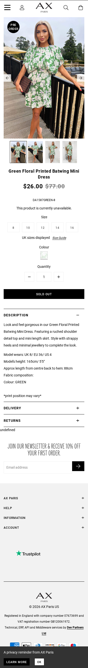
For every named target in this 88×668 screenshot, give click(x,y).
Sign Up (78, 466)
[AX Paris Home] (44, 8)
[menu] (7, 8)
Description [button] (16, 315)
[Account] (22, 7)
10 (28, 228)
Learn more (16, 662)
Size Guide (59, 238)
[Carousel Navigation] (44, 78)
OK (39, 662)
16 (72, 228)
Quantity (44, 266)
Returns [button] (12, 420)
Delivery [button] (12, 408)
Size (44, 217)
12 (43, 228)
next (80, 78)
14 (57, 228)
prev (7, 78)
